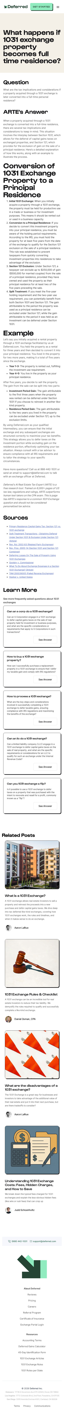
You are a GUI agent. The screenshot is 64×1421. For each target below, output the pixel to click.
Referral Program (32, 1312)
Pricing (32, 1300)
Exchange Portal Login (32, 1324)
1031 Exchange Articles (32, 1358)
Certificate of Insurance (32, 1318)
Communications (42, 1406)
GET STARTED (41, 6)
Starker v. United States (21, 577)
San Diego (11, 1399)
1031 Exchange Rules (32, 1364)
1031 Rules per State (32, 1370)
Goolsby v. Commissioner (21, 562)
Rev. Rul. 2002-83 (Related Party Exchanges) (31, 544)
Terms (17, 1406)
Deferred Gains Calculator (32, 1346)
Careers (32, 1306)
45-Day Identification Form (32, 1352)
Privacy (27, 1406)
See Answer (45, 639)
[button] (57, 6)
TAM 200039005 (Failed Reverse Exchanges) (31, 573)
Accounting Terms (31, 1340)
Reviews (32, 1294)
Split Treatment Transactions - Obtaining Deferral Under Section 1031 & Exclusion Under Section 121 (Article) (33, 537)
